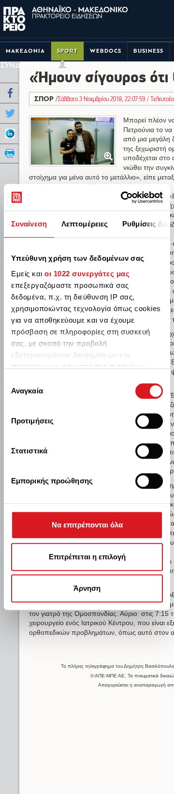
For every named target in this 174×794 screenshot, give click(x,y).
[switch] (149, 421)
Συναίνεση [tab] (29, 224)
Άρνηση (87, 588)
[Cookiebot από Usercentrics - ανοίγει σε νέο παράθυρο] (123, 197)
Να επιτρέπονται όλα (87, 525)
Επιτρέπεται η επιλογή (87, 557)
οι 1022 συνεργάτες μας (87, 274)
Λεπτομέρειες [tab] (84, 224)
